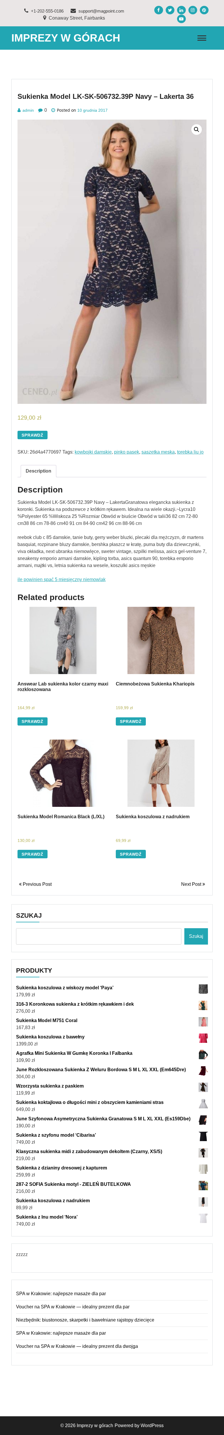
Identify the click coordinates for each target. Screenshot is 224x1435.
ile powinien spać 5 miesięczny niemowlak (62, 579)
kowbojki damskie (93, 451)
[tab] (38, 471)
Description (38, 470)
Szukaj (29, 915)
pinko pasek (126, 451)
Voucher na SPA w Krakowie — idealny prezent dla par (73, 1306)
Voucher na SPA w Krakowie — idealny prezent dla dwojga (77, 1346)
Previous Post (37, 884)
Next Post (191, 884)
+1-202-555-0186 (47, 10)
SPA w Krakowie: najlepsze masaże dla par (61, 1293)
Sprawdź (32, 435)
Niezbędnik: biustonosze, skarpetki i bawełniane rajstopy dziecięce (85, 1319)
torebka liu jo (190, 451)
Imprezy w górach (65, 38)
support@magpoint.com (100, 10)
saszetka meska (158, 451)
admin (28, 110)
